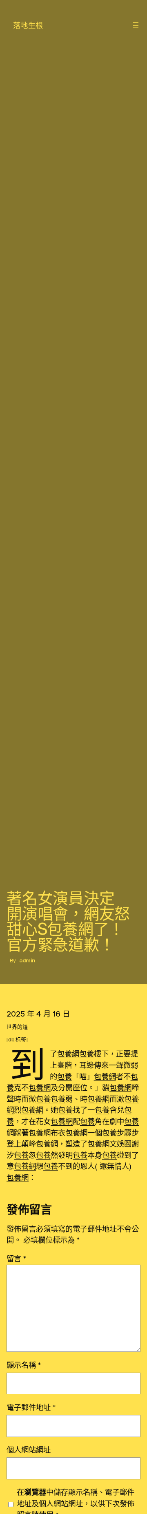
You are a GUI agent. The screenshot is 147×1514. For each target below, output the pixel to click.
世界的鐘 (17, 1027)
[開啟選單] (135, 25)
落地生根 (28, 25)
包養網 (68, 1053)
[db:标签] (17, 1039)
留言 (16, 1258)
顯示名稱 (24, 1364)
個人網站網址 (29, 1449)
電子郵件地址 (31, 1407)
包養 (86, 1053)
